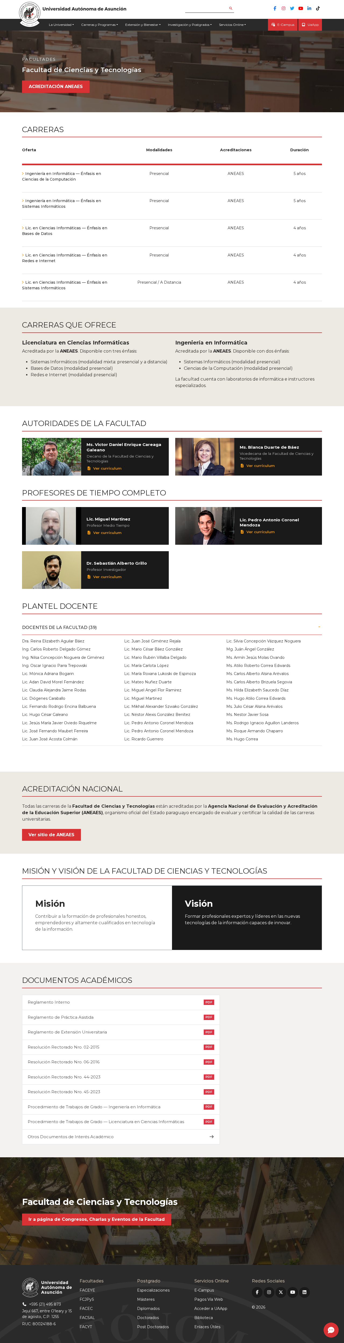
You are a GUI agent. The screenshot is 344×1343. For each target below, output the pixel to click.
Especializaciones (153, 1290)
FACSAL (87, 1317)
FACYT (86, 1326)
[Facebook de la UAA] (275, 8)
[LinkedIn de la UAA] (309, 8)
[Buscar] (234, 8)
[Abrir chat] (331, 1330)
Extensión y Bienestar (141, 25)
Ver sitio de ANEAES (51, 834)
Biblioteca (203, 1317)
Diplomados (148, 1308)
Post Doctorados (153, 1326)
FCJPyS (87, 1299)
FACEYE (87, 1290)
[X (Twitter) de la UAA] (280, 1292)
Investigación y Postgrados (188, 25)
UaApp (313, 25)
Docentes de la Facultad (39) (59, 627)
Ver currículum (106, 468)
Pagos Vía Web (208, 1299)
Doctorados (148, 1317)
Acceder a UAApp (210, 1308)
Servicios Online (231, 25)
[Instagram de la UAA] (283, 8)
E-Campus (285, 25)
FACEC (86, 1308)
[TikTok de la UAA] (318, 8)
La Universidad (60, 25)
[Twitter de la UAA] (292, 8)
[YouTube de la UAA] (300, 8)
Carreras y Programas (98, 25)
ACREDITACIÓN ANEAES (56, 86)
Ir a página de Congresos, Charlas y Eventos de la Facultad (96, 1219)
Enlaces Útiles (207, 1326)
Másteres (146, 1299)
